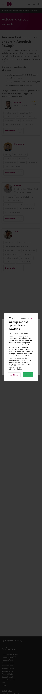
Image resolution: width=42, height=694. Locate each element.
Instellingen (14, 375)
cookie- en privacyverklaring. (15, 368)
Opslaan (28, 375)
